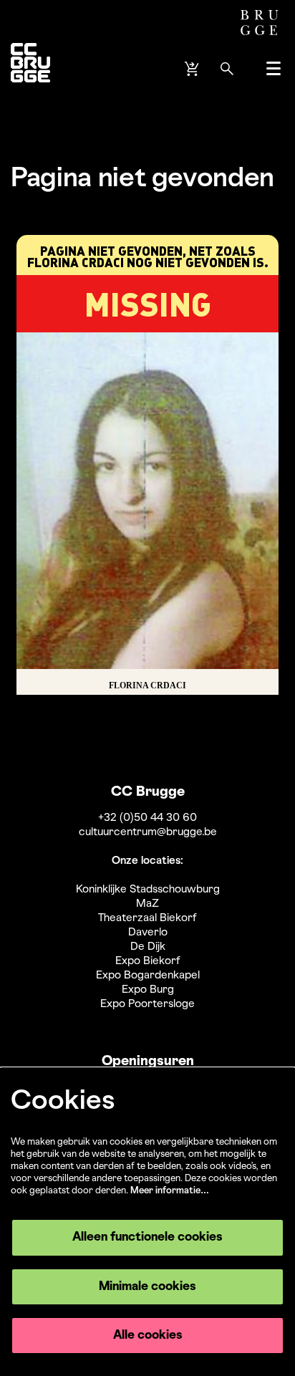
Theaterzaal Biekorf (147, 918)
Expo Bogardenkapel (148, 976)
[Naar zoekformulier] (227, 69)
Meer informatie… (169, 1191)
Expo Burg (148, 990)
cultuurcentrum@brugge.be (148, 832)
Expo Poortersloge (147, 1004)
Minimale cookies (147, 1286)
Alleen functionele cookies (147, 1237)
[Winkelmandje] (193, 69)
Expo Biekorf (147, 961)
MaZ (147, 904)
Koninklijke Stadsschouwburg (148, 890)
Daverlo (148, 933)
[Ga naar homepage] (30, 68)
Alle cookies (148, 1335)
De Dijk (147, 947)
